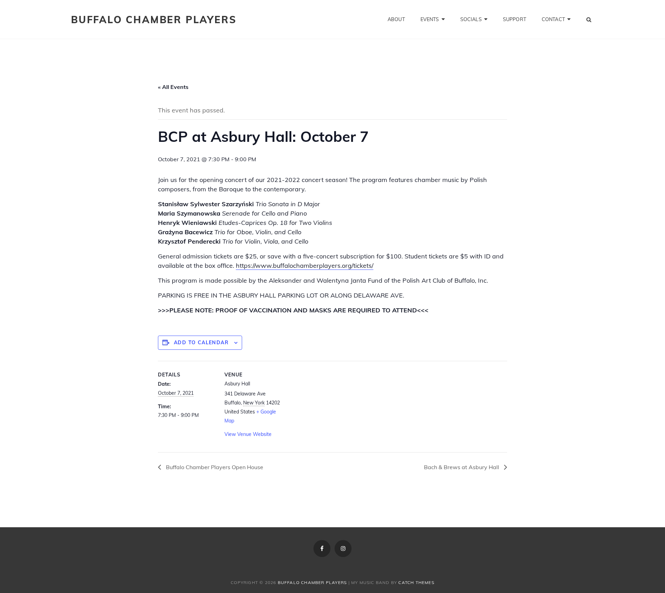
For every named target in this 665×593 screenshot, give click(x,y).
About (396, 19)
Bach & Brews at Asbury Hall (462, 467)
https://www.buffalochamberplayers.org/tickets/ (304, 266)
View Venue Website (248, 434)
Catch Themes (416, 582)
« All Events (173, 86)
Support (514, 19)
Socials (471, 19)
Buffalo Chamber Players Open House (214, 467)
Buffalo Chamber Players (153, 19)
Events (429, 19)
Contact (553, 19)
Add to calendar (201, 342)
